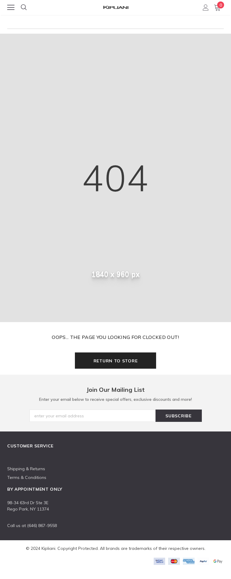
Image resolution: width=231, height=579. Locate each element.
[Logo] (116, 6)
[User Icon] (206, 8)
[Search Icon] (24, 8)
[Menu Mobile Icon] (10, 7)
